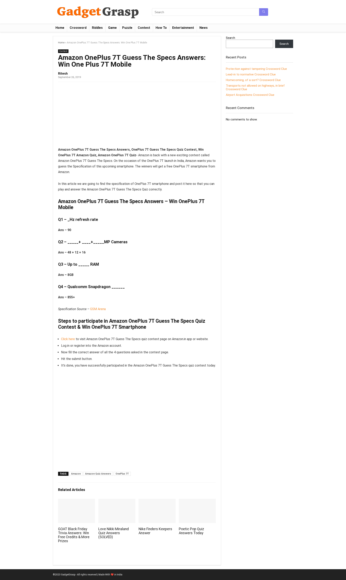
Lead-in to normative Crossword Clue (251, 74)
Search (230, 38)
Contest (144, 28)
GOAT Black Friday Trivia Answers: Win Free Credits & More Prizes (74, 535)
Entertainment (183, 28)
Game (112, 28)
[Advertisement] (137, 116)
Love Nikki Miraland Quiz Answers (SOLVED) (113, 533)
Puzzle (127, 28)
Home (59, 28)
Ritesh (63, 73)
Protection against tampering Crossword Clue (256, 69)
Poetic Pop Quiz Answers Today (191, 531)
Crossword (78, 28)
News (203, 28)
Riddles (97, 28)
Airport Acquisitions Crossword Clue (250, 95)
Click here (68, 339)
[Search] (263, 12)
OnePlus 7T (122, 473)
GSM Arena (98, 309)
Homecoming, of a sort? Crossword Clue (253, 80)
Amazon (76, 473)
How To (161, 28)
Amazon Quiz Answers (98, 473)
